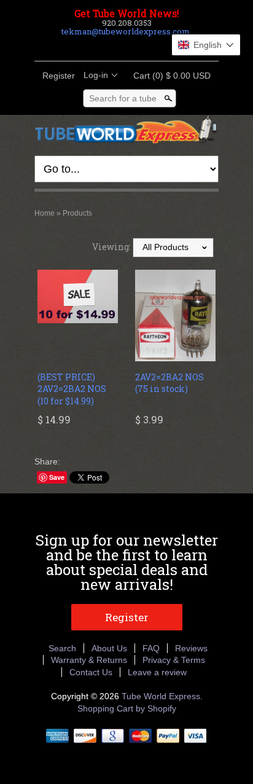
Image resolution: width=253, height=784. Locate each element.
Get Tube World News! (126, 13)
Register (58, 75)
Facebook (94, 46)
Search (62, 648)
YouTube (157, 46)
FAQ (151, 648)
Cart (168, 75)
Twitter (115, 46)
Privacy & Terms (173, 660)
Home (44, 213)
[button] (206, 44)
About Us (109, 648)
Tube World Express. (162, 696)
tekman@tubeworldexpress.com (125, 31)
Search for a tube (123, 98)
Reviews (191, 648)
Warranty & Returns (89, 660)
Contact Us (90, 672)
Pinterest (136, 46)
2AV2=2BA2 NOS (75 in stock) (169, 383)
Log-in (96, 75)
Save (56, 477)
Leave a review (157, 672)
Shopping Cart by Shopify (126, 708)
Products (77, 213)
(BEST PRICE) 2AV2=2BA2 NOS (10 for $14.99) (71, 389)
